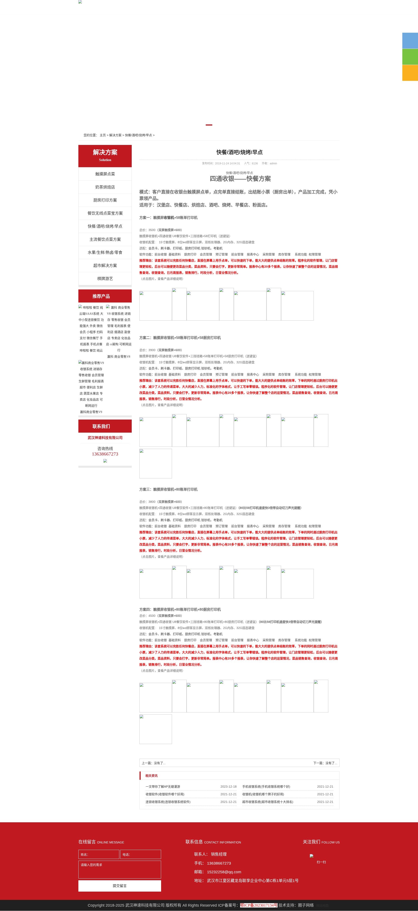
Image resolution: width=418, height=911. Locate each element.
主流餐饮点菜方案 (105, 239)
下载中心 (218, 9)
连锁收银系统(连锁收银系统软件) (168, 802)
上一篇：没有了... (154, 763)
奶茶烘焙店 (105, 187)
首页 (86, 9)
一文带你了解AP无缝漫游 (163, 786)
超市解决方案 (105, 265)
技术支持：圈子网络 (296, 905)
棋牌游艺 (105, 279)
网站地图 (322, 905)
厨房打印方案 (105, 200)
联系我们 (240, 9)
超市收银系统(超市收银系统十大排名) (267, 802)
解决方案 (172, 9)
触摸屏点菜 (105, 174)
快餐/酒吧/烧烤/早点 (138, 135)
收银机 (169, 217)
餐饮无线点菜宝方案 (105, 213)
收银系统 (127, 9)
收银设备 (104, 9)
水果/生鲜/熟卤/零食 (105, 252)
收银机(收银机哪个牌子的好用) (263, 794)
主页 (103, 135)
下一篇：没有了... (325, 763)
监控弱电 (150, 9)
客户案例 (195, 9)
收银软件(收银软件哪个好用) (165, 794)
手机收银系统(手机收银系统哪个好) (266, 786)
